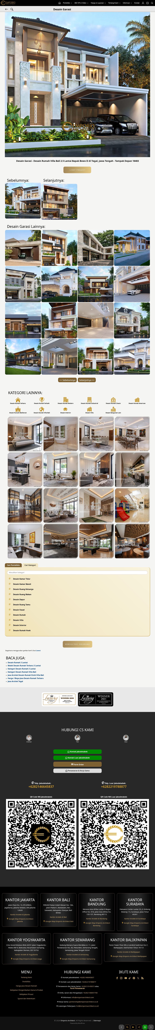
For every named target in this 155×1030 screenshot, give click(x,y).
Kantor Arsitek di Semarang (77, 954)
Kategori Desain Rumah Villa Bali (22, 672)
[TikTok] (130, 978)
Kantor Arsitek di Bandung (96, 918)
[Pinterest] (134, 978)
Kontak (137, 3)
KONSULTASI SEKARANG (77, 644)
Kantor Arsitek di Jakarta (20, 914)
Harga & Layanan (97, 3)
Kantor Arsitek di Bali (58, 917)
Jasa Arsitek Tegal (15, 681)
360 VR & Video (80, 3)
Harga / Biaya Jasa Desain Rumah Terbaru (26, 678)
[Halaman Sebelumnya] (121, 1027)
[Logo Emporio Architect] (8, 3)
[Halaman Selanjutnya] (150, 1027)
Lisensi (38, 651)
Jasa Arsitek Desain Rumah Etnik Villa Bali (26, 675)
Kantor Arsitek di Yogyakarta (26, 954)
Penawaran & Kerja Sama (79, 771)
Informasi (126, 3)
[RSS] (142, 978)
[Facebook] (117, 978)
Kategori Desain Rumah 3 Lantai (22, 669)
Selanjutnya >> (86, 380)
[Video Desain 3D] (133, 1027)
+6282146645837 (41, 786)
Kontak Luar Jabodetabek (78, 758)
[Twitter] (138, 979)
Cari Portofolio (13, 565)
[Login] (143, 3)
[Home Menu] (59, 3)
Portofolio (66, 3)
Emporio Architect (68, 1020)
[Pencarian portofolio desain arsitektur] (127, 1027)
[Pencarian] (152, 3)
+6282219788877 (114, 786)
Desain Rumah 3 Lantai (18, 662)
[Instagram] (121, 978)
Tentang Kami (113, 3)
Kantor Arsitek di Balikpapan (128, 952)
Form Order (77, 764)
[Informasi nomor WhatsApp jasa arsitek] (145, 1027)
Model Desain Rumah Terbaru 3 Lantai (24, 665)
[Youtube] (126, 978)
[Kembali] (7, 9)
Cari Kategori (30, 565)
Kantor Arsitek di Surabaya (135, 918)
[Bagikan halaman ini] (139, 1027)
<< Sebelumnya (67, 380)
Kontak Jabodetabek (78, 751)
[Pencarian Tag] (12, 9)
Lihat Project (77, 170)
